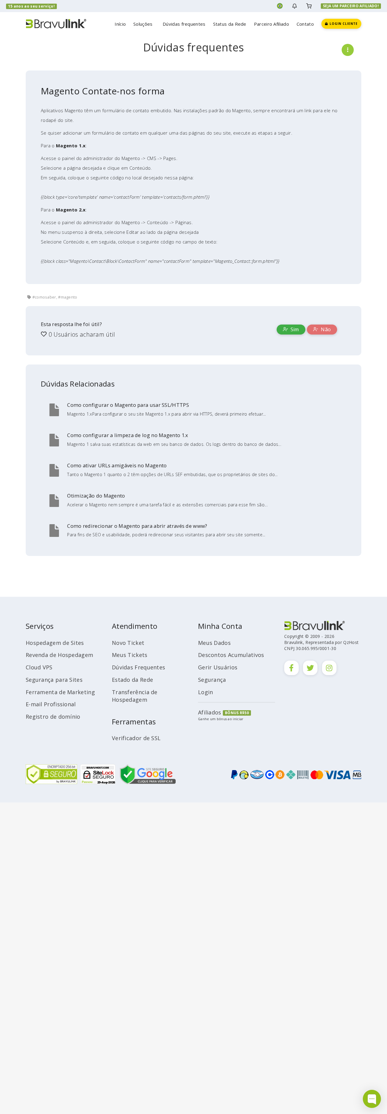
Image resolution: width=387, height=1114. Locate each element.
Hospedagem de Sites (55, 642)
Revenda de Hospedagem (59, 654)
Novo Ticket (128, 642)
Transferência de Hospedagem (135, 696)
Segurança (212, 679)
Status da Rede (229, 24)
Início (120, 24)
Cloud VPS (39, 667)
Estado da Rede (132, 679)
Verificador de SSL (136, 738)
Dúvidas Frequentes (138, 667)
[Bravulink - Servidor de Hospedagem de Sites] (56, 23)
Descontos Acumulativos (231, 654)
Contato (305, 24)
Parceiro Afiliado (271, 24)
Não (325, 329)
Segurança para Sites (54, 679)
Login (205, 692)
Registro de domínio (53, 716)
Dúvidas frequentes (184, 24)
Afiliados (209, 712)
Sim (294, 329)
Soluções (144, 24)
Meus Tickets (130, 654)
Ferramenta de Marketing (60, 692)
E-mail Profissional (51, 704)
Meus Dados (214, 642)
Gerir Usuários (217, 667)
